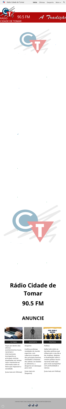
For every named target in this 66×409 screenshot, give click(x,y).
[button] (64, 2)
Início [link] (35, 2)
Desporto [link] (50, 2)
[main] (33, 294)
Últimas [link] (42, 2)
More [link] (57, 2)
